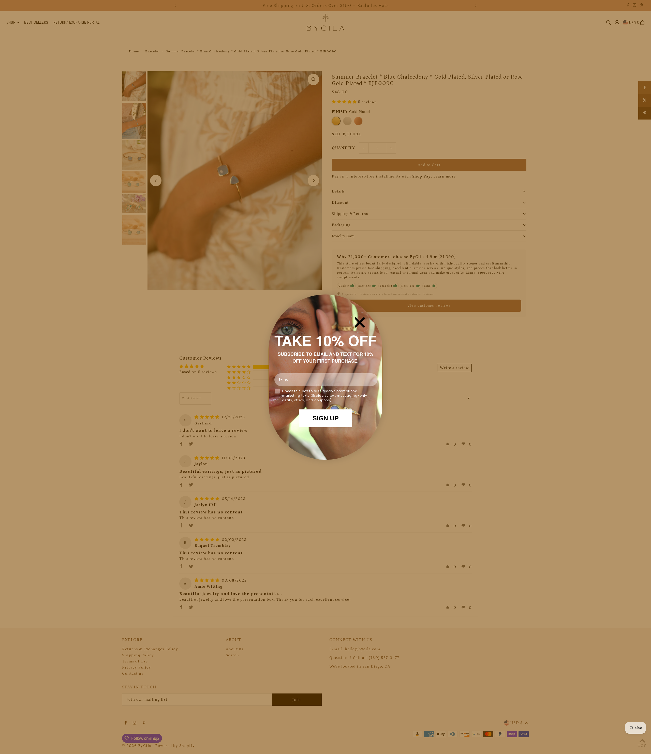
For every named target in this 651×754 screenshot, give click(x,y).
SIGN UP (326, 418)
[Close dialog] (360, 322)
